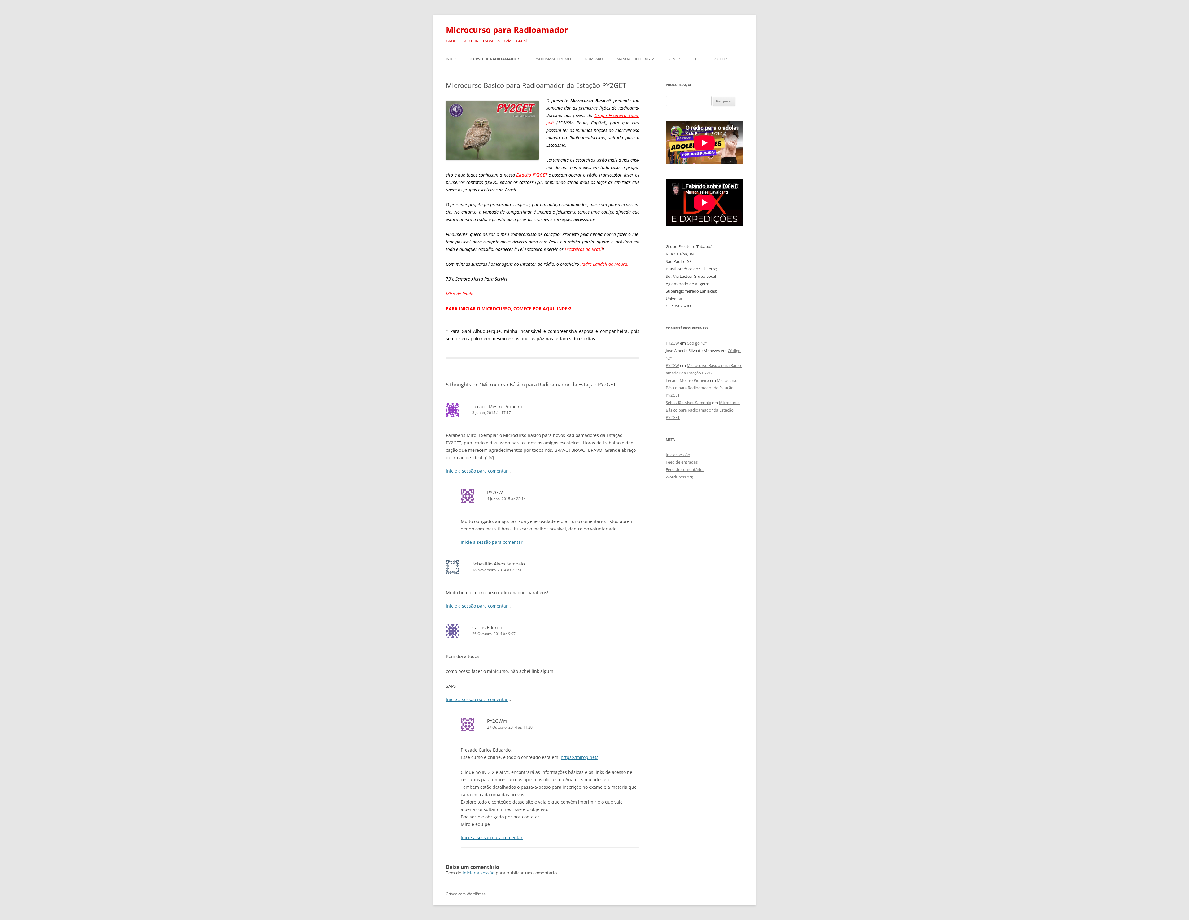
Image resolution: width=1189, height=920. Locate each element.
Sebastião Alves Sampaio (498, 563)
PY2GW (495, 492)
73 (448, 279)
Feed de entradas (682, 462)
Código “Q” (697, 343)
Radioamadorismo (552, 59)
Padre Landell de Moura (603, 264)
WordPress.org (679, 477)
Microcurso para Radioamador (507, 29)
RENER (674, 59)
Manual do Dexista (635, 59)
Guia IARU (594, 59)
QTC (697, 59)
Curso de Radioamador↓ (495, 59)
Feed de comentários (685, 469)
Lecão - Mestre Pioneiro (497, 406)
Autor (720, 59)
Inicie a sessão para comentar (477, 471)
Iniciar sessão (678, 454)
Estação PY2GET (531, 175)
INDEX (451, 59)
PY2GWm (497, 721)
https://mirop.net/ (579, 757)
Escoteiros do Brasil (584, 249)
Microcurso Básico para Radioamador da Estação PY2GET (702, 387)
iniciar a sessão (478, 873)
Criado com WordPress (466, 893)
